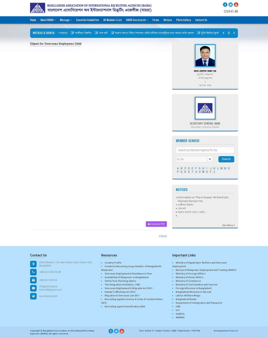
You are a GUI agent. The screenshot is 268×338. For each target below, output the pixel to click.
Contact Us (201, 20)
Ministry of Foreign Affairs (190, 273)
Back (163, 236)
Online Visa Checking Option (120, 281)
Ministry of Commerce (188, 281)
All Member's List (112, 20)
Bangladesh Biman (186, 299)
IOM (178, 306)
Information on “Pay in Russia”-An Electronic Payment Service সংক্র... (203, 199)
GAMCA (180, 313)
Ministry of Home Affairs (189, 277)
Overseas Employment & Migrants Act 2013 (128, 288)
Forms (155, 20)
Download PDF (157, 224)
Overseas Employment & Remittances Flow (128, 273)
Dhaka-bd (233, 330)
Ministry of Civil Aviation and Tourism (196, 284)
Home (33, 20)
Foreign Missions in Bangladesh (193, 288)
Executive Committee (87, 20)
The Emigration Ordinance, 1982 (122, 284)
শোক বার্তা (98, 33)
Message (65, 20)
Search (226, 159)
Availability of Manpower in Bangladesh (127, 277)
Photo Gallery (183, 20)
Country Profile (113, 262)
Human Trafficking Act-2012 (120, 292)
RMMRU (180, 317)
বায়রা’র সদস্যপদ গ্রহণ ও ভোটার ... (192, 212)
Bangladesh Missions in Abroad (193, 292)
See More (228, 225)
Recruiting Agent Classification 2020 (125, 306)
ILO (177, 310)
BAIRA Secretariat (136, 20)
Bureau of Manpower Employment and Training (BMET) (206, 270)
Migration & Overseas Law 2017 (122, 295)
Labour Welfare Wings (188, 295)
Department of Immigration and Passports (199, 302)
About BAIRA (46, 20)
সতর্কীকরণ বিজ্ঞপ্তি (78, 33)
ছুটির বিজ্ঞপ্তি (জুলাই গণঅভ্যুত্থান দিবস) (214, 33)
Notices (168, 20)
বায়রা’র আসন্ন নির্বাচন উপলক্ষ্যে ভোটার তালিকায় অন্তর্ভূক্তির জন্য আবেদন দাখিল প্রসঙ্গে (149, 33)
